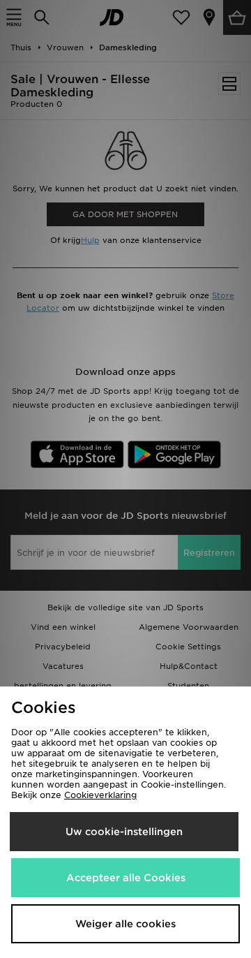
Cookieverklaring (100, 795)
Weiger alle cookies (125, 923)
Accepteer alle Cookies (125, 877)
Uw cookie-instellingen (124, 831)
